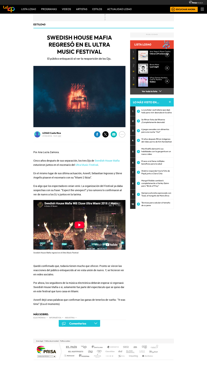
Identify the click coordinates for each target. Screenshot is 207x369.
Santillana (98, 347)
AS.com (135, 347)
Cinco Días (109, 351)
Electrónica (39, 317)
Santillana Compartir (113, 347)
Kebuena (155, 351)
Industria (69, 317)
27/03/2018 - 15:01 (51, 136)
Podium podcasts (69, 355)
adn (144, 347)
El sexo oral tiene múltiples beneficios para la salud (152, 162)
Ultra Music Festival (86, 164)
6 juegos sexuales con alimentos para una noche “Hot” (155, 130)
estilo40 (39, 24)
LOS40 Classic (136, 351)
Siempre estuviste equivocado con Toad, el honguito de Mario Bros (156, 194)
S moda (120, 359)
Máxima (128, 351)
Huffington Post (75, 351)
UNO (90, 351)
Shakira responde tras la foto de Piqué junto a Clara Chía (155, 172)
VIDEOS (66, 9)
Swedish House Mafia (107, 160)
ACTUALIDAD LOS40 (119, 9)
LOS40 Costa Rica (51, 133)
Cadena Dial (144, 351)
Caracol (154, 347)
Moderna (83, 359)
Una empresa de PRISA (46, 349)
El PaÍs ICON (109, 359)
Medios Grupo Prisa (46, 356)
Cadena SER (126, 347)
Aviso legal (39, 341)
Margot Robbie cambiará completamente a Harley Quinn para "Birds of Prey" (155, 183)
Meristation (146, 359)
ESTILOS (97, 9)
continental (120, 351)
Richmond (69, 359)
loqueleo (132, 359)
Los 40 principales (85, 347)
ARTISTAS (81, 9)
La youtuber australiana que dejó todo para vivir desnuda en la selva (156, 111)
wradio (98, 351)
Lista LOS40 (28, 9)
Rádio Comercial (158, 359)
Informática (55, 317)
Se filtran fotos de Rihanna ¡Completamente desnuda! (153, 121)
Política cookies (65, 341)
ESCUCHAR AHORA (185, 9)
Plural (97, 359)
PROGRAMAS (49, 9)
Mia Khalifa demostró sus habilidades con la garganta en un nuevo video (156, 151)
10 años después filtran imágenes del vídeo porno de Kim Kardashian (156, 140)
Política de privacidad (51, 341)
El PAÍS (71, 347)
